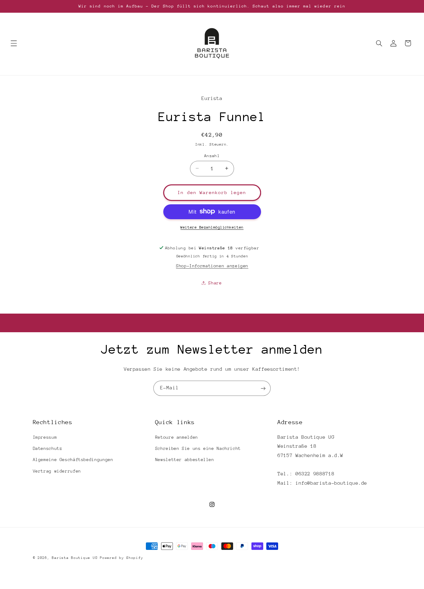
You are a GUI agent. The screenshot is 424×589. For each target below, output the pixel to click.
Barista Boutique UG (74, 558)
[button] (14, 43)
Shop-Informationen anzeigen (212, 265)
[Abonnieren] (263, 388)
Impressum (45, 437)
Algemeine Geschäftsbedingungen (73, 459)
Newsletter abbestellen (184, 459)
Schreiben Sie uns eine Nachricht (198, 448)
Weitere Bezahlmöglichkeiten (211, 227)
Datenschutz (47, 448)
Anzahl (212, 155)
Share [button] (215, 282)
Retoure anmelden (176, 437)
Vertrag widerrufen (57, 471)
